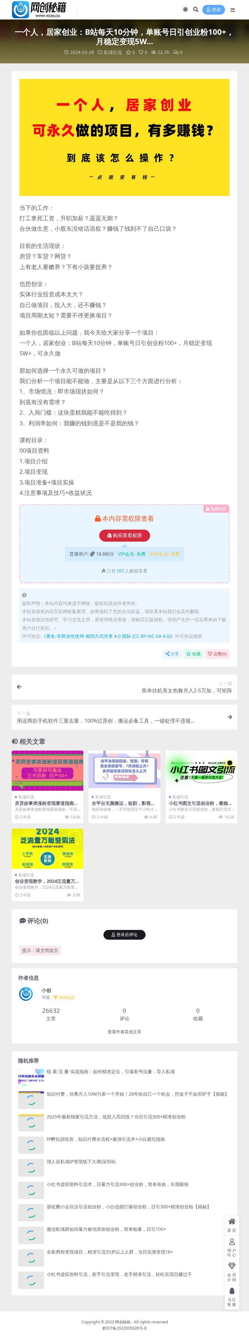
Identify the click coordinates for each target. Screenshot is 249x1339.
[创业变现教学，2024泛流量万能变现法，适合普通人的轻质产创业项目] (47, 849)
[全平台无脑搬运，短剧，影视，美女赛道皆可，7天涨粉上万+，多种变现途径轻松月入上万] (124, 771)
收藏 (196, 653)
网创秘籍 (123, 1322)
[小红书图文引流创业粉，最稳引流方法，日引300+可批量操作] (201, 771)
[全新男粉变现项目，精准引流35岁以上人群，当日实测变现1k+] (31, 1258)
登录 (216, 9)
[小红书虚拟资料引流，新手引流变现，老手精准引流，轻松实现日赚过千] (31, 1280)
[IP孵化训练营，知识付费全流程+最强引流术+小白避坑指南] (31, 1145)
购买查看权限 (127, 535)
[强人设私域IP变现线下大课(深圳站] (31, 1167)
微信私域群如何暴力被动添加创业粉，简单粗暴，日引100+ (106, 1229)
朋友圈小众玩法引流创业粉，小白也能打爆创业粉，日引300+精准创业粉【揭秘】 (129, 1207)
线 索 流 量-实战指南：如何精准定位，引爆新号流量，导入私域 (111, 1071)
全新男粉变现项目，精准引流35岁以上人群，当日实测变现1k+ (110, 1252)
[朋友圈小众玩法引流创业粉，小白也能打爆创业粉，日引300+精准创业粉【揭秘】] (31, 1212)
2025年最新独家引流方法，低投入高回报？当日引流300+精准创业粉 (116, 1117)
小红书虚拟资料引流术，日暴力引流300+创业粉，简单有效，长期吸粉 (118, 1184)
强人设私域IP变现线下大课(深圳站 (81, 1161)
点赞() (220, 653)
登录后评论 (126, 934)
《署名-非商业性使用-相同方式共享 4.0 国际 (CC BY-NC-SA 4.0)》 (108, 636)
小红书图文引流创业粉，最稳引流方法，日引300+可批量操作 (200, 806)
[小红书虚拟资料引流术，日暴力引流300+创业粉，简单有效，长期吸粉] (31, 1190)
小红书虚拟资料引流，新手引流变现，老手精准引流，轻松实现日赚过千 (119, 1274)
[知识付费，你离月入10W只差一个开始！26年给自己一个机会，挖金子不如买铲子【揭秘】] (31, 1100)
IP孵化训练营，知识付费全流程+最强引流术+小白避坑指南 (106, 1139)
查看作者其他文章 (124, 1031)
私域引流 (113, 52)
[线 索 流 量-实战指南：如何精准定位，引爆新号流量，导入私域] (31, 1077)
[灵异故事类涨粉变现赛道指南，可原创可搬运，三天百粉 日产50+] (47, 771)
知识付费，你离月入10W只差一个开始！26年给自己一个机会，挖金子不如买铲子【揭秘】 (138, 1094)
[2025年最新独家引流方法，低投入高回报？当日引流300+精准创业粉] (31, 1122)
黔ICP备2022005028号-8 (124, 1328)
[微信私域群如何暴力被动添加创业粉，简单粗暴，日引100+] (31, 1235)
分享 (175, 653)
